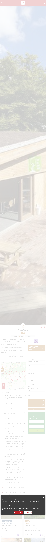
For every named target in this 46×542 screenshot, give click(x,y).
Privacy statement (36, 501)
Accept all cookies (18, 512)
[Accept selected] (43, 497)
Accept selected (28, 512)
